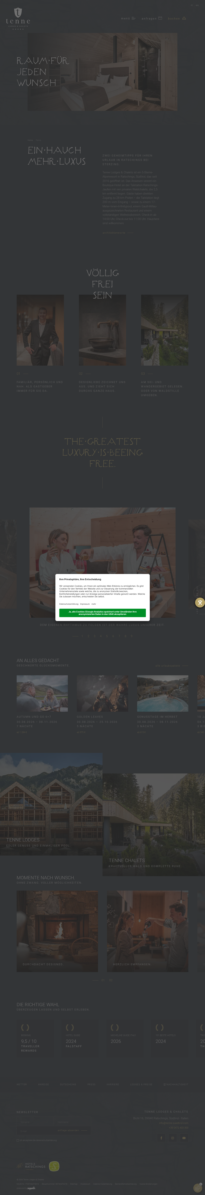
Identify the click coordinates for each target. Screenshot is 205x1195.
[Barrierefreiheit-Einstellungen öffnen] (200, 602)
